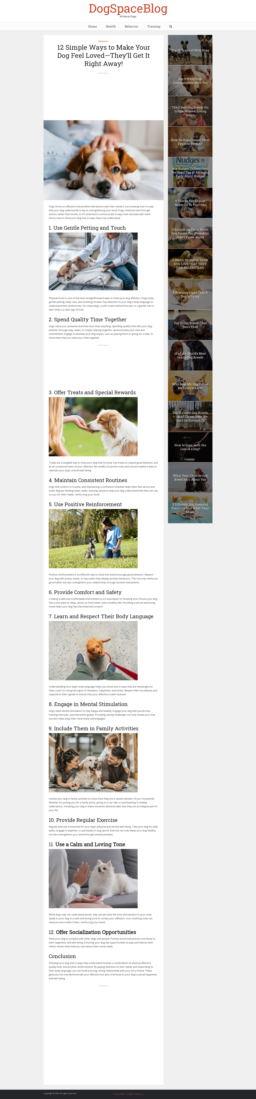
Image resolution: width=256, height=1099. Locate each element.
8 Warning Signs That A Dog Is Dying (190, 294)
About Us (139, 1094)
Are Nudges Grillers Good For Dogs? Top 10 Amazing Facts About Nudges (190, 172)
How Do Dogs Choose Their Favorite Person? (190, 142)
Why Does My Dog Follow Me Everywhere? (190, 386)
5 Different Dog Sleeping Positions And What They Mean (190, 508)
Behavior (131, 26)
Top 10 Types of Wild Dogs (190, 50)
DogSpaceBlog (128, 8)
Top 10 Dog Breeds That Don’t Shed (190, 325)
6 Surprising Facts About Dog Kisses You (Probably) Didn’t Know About (190, 233)
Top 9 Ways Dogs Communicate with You (190, 81)
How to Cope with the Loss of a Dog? (190, 447)
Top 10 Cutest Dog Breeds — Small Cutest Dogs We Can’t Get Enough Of (190, 416)
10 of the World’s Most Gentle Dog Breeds (190, 355)
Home (92, 26)
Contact (130, 1094)
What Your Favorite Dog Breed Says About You (190, 477)
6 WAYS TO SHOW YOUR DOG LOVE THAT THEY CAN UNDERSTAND (190, 264)
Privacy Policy (119, 1094)
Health (111, 26)
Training (153, 26)
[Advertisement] (103, 95)
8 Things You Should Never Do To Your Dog (190, 203)
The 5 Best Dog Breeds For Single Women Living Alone (190, 111)
